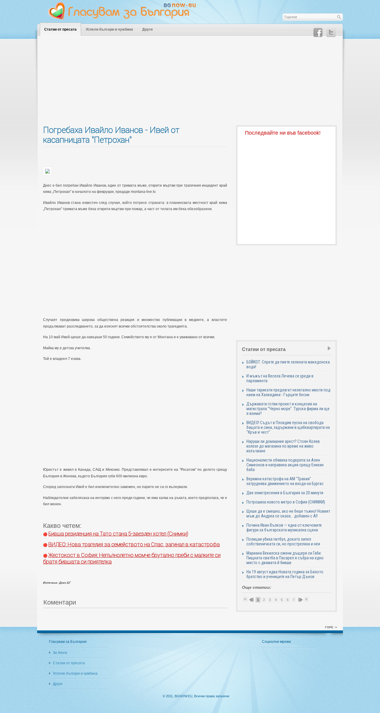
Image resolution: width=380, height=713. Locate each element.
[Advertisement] (190, 83)
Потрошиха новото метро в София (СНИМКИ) (285, 502)
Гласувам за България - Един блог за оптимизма (126, 11)
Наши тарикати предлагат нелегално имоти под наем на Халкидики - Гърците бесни (288, 392)
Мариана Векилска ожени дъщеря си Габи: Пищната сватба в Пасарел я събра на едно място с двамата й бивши (285, 558)
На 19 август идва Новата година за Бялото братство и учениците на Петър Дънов (284, 574)
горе (329, 627)
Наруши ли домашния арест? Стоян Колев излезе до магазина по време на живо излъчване (283, 446)
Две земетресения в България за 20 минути (284, 492)
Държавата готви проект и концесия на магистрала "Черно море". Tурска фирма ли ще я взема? (288, 409)
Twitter (331, 32)
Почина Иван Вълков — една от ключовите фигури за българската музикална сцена (284, 527)
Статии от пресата (60, 29)
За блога (60, 653)
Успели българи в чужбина (109, 29)
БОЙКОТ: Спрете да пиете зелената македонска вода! (288, 364)
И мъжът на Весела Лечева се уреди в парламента (280, 378)
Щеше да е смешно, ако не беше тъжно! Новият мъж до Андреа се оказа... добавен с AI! (288, 513)
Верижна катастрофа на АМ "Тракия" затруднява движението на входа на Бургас (285, 481)
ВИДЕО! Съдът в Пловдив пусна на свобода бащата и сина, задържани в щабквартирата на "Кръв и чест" (288, 427)
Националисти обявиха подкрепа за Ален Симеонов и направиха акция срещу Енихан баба (285, 465)
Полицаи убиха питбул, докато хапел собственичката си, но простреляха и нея (283, 541)
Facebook (318, 32)
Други (147, 29)
